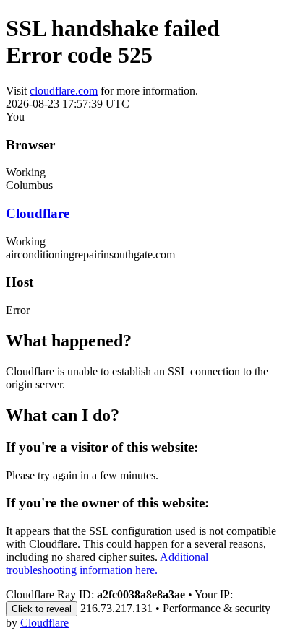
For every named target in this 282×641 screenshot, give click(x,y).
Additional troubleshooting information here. (107, 563)
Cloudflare (37, 213)
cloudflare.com (64, 90)
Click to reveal (42, 608)
